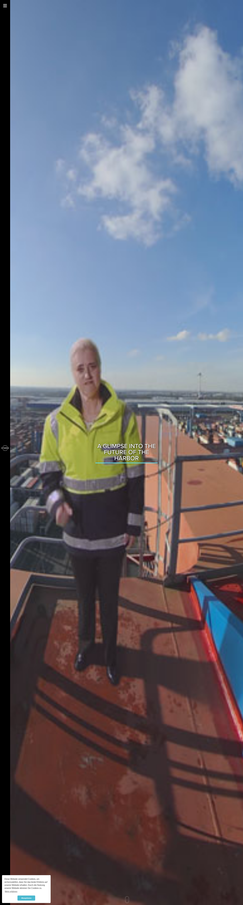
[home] (5, 448)
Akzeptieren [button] (26, 898)
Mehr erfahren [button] (11, 891)
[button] (5, 6)
